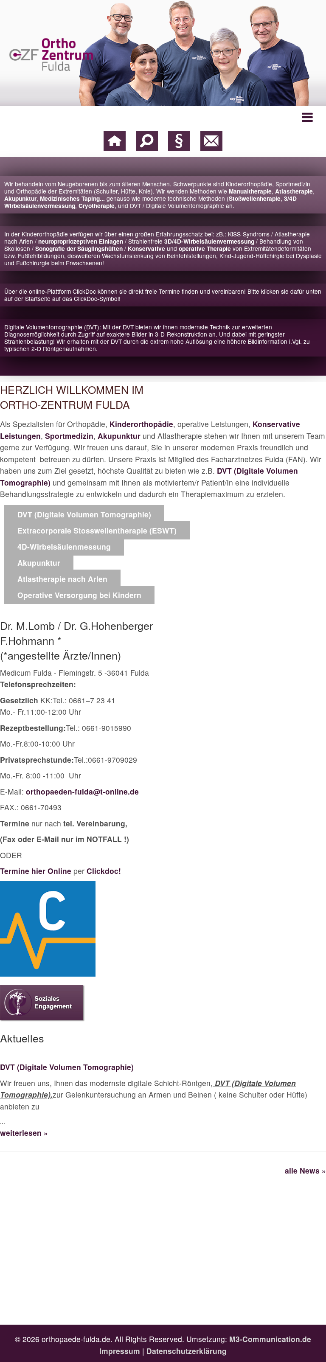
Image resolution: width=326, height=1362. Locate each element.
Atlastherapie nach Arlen (62, 578)
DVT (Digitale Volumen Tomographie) (84, 514)
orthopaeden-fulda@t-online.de (82, 791)
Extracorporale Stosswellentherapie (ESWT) (97, 530)
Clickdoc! (104, 870)
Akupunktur (20, 198)
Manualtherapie (250, 191)
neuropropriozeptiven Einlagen (80, 241)
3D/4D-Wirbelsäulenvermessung (209, 241)
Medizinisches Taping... (73, 198)
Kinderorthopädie (141, 423)
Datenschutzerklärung (186, 1350)
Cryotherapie (97, 206)
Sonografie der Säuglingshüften (79, 248)
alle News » (305, 1170)
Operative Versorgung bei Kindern (79, 595)
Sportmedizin (69, 435)
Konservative (146, 248)
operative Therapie (205, 248)
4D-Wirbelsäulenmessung (64, 546)
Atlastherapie (294, 191)
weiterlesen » (24, 1132)
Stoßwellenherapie (255, 198)
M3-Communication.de (270, 1339)
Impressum (119, 1350)
